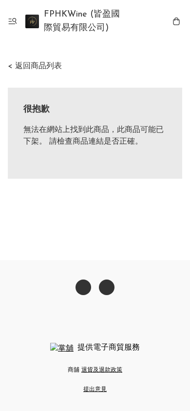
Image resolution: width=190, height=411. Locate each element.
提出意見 (95, 389)
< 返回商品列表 (35, 66)
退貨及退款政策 (101, 370)
